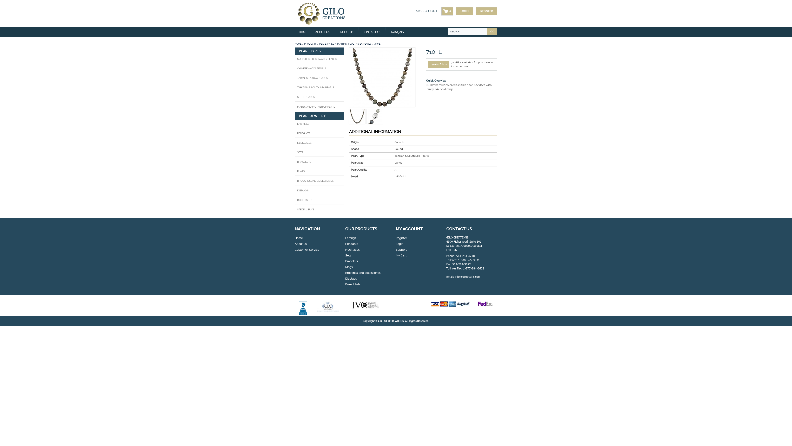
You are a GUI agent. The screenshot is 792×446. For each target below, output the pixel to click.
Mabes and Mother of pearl (316, 106)
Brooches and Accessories (315, 180)
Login (465, 11)
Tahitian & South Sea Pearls (354, 44)
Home (303, 32)
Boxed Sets (353, 284)
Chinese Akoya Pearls (311, 68)
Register (486, 11)
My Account (427, 11)
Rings (301, 171)
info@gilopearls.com (468, 277)
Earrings (303, 123)
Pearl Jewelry (312, 116)
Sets (300, 152)
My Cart (401, 255)
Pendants (303, 133)
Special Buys (305, 209)
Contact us (372, 32)
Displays (303, 190)
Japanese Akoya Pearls (312, 78)
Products (310, 44)
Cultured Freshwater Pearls (317, 59)
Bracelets (304, 161)
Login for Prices (438, 64)
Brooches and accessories (363, 272)
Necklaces (304, 142)
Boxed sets (304, 200)
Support (401, 249)
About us (322, 32)
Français (397, 32)
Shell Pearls (306, 97)
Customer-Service (307, 249)
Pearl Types (326, 44)
